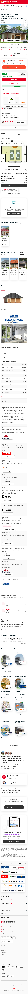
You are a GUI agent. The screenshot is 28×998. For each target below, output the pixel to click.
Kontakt (3, 945)
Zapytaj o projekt (15, 83)
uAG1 (21, 270)
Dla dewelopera (4, 952)
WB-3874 (13, 270)
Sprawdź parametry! (8, 558)
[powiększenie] (25, 169)
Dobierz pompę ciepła (9, 529)
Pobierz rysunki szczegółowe (15, 185)
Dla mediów (3, 959)
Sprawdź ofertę (7, 441)
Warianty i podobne (14, 44)
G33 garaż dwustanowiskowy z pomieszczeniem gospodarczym (12, 10)
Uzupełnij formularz (14, 841)
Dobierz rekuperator (8, 588)
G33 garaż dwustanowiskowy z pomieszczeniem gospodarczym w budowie (12, 760)
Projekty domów (5, 896)
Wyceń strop (7, 471)
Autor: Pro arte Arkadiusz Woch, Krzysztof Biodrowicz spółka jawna (13, 308)
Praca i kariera (4, 957)
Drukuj (5, 357)
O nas (2, 948)
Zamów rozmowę (21, 122)
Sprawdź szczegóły (8, 457)
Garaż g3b (4, 270)
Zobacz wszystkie (22, 253)
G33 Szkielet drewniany (5, 239)
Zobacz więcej (7, 500)
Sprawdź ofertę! (8, 514)
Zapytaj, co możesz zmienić (14, 193)
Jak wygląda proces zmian (21, 134)
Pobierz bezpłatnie (14, 213)
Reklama (3, 954)
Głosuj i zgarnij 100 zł (14, 67)
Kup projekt (15, 79)
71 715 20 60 (9, 122)
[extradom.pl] (9, 5)
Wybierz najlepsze (8, 484)
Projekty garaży (5, 9)
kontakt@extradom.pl (8, 931)
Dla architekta (4, 950)
